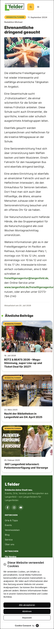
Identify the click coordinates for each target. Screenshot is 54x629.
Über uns (9, 544)
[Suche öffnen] (30, 6)
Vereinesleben (12, 530)
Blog (7, 534)
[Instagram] (14, 507)
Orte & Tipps (11, 520)
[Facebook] (7, 507)
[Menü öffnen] (38, 6)
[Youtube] (20, 507)
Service (9, 539)
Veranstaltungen (15, 17)
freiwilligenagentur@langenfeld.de (26, 278)
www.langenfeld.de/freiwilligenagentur (29, 287)
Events (8, 525)
